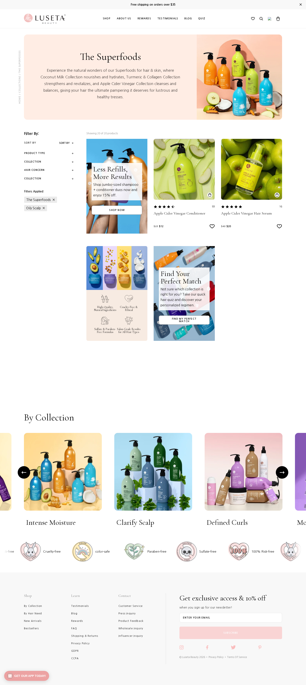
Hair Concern (34, 170)
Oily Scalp (33, 208)
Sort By (64, 143)
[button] (26, 676)
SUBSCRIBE (230, 633)
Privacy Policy (216, 657)
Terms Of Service (237, 657)
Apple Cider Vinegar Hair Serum (246, 213)
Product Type (34, 153)
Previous (24, 472)
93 (213, 206)
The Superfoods (38, 199)
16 (280, 206)
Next (282, 472)
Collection (32, 161)
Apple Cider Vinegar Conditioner (179, 213)
